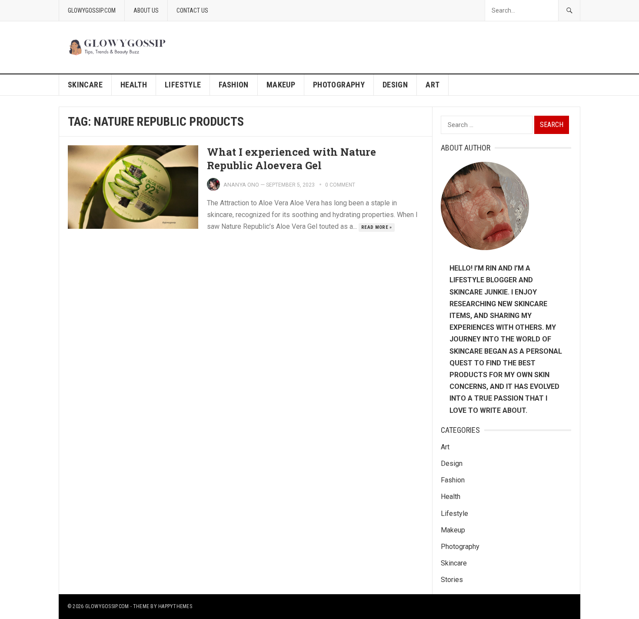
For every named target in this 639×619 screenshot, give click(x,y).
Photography (339, 84)
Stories (452, 580)
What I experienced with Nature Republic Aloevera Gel (291, 158)
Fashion (234, 84)
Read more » (376, 227)
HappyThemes (175, 606)
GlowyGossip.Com (92, 10)
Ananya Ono (241, 184)
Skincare (85, 84)
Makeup (280, 84)
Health (133, 84)
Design (395, 84)
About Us (146, 10)
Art (432, 84)
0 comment (340, 185)
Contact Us (192, 10)
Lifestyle (183, 84)
